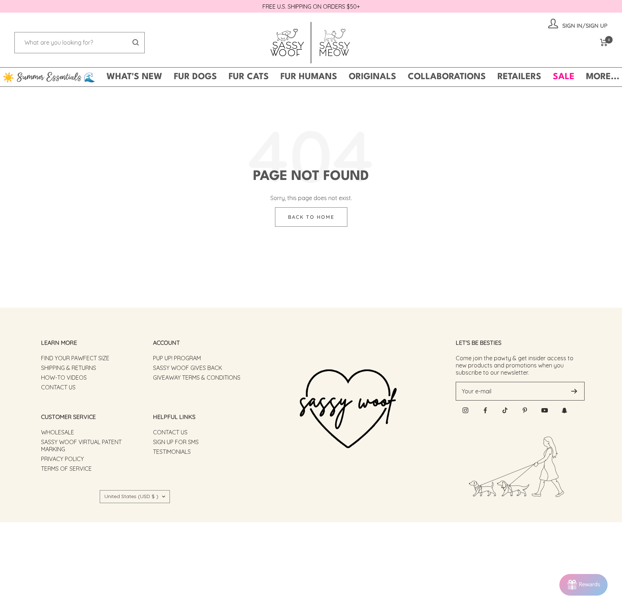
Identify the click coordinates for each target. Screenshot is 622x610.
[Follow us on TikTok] (505, 410)
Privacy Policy (62, 458)
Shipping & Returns (68, 367)
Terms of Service (66, 468)
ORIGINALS (372, 77)
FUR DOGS (195, 77)
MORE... (602, 77)
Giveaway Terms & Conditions (196, 377)
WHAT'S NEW (134, 77)
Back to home (311, 217)
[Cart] (604, 42)
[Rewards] (583, 585)
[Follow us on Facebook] (485, 410)
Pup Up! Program (177, 358)
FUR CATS (249, 77)
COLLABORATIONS (447, 77)
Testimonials (172, 451)
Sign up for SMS (176, 442)
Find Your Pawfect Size (75, 358)
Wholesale (57, 432)
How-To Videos (64, 377)
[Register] (574, 391)
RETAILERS (519, 77)
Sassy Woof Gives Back (187, 367)
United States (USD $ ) (131, 496)
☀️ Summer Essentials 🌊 (49, 77)
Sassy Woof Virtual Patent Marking (81, 445)
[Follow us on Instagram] (465, 410)
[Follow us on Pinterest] (525, 410)
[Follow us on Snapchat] (564, 410)
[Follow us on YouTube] (545, 410)
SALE (563, 77)
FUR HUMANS (308, 77)
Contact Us (58, 387)
